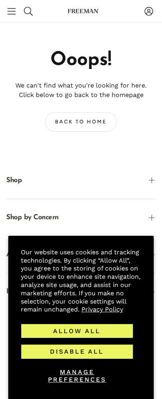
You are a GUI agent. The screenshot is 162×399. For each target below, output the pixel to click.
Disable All (77, 351)
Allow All (77, 331)
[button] (11, 11)
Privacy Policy (102, 309)
